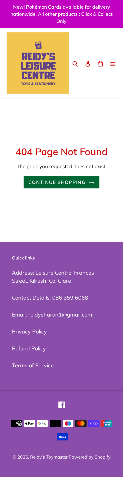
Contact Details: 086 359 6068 (50, 297)
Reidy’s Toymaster (49, 457)
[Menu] (113, 63)
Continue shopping (57, 182)
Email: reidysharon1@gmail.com (52, 314)
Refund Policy (29, 348)
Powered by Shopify (89, 457)
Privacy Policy (29, 331)
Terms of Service (33, 365)
